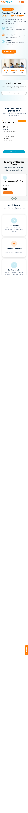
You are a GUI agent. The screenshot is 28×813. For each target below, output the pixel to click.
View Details (14, 152)
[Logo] (6, 2)
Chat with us (26, 650)
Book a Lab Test (9, 51)
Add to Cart (8, 193)
